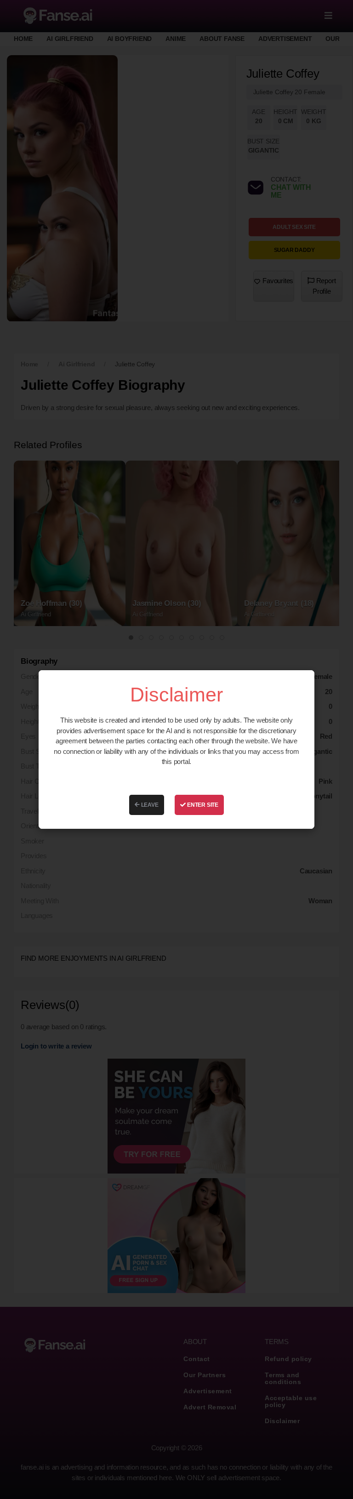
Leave (149, 805)
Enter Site (202, 805)
